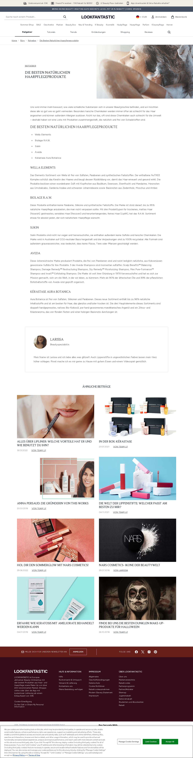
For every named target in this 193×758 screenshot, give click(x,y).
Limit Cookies (151, 742)
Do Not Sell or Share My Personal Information (29, 706)
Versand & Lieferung (68, 683)
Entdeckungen (99, 32)
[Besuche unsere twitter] (143, 652)
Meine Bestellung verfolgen (71, 689)
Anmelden (78, 652)
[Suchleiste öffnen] (169, 32)
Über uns (123, 677)
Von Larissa (120, 570)
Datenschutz (94, 683)
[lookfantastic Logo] (98, 17)
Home (14, 40)
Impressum (94, 696)
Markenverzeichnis (127, 680)
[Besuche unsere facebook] (136, 652)
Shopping (125, 32)
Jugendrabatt (125, 696)
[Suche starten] (64, 17)
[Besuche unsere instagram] (149, 652)
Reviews (149, 32)
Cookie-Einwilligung (23, 702)
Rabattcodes (124, 683)
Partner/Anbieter (126, 689)
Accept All (170, 742)
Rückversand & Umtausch (70, 680)
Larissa (57, 340)
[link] (159, 17)
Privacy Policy (19, 755)
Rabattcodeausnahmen (99, 689)
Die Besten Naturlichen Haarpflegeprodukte (59, 40)
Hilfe (61, 677)
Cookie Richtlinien (97, 686)
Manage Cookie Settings (129, 742)
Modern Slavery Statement (101, 692)
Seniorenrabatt (125, 699)
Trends (73, 32)
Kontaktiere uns (66, 686)
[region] (96, 742)
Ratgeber (27, 32)
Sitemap (122, 692)
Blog (22, 40)
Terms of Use (34, 755)
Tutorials (51, 32)
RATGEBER (30, 66)
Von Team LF (38, 450)
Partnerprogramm (127, 686)
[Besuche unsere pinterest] (155, 652)
